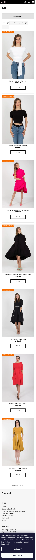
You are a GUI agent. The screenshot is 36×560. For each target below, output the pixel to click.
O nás (4, 507)
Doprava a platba (8, 513)
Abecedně (5, 27)
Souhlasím (17, 555)
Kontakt (4, 520)
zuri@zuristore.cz (10, 530)
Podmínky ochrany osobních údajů (13, 511)
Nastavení (17, 549)
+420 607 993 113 (10, 532)
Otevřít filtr (18, 16)
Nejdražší (13, 23)
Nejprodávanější (22, 23)
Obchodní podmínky (9, 509)
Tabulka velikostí (7, 516)
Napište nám (6, 518)
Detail (18, 88)
